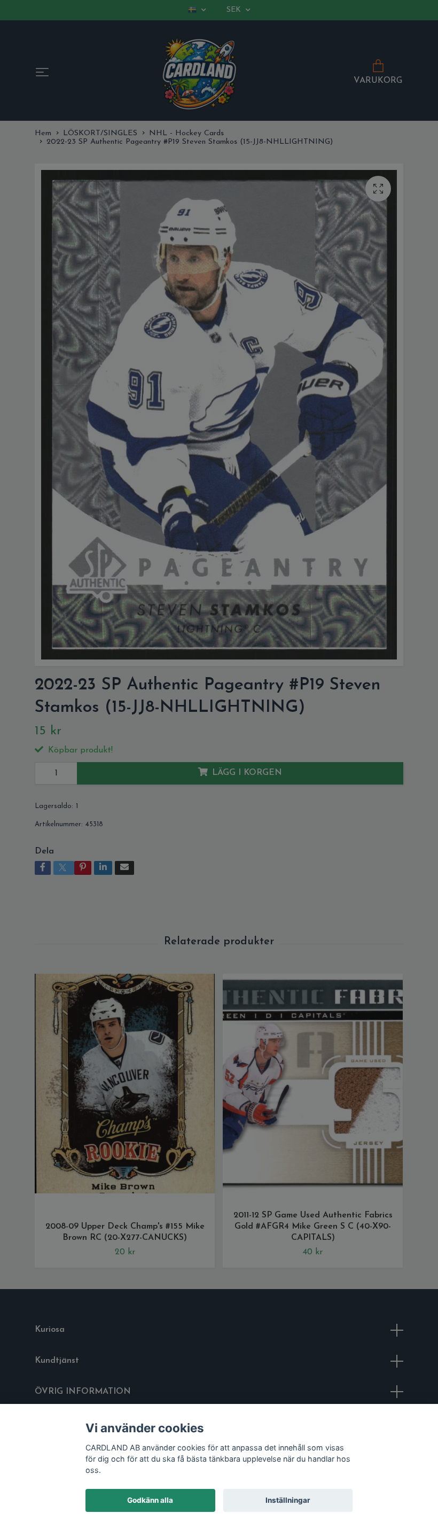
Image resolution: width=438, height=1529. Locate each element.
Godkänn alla (150, 1500)
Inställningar (287, 1500)
